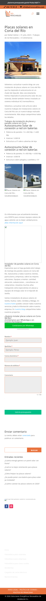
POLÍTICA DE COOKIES (28, 590)
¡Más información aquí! (14, 223)
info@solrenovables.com (33, 7)
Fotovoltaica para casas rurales (17, 563)
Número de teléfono (12, 365)
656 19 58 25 (11, 7)
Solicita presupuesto (23, 412)
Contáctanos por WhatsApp (23, 325)
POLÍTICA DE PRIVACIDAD (23, 592)
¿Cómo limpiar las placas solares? (18, 473)
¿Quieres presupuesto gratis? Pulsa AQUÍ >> (23, 3)
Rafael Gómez (13, 35)
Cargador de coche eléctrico (16, 572)
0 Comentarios (26, 38)
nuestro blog (20, 309)
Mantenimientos (11, 577)
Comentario (9, 375)
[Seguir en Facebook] (6, 506)
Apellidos (8, 346)
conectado (26, 435)
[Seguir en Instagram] (11, 506)
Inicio (7, 550)
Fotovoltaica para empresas (15, 559)
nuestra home (10, 304)
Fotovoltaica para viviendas (15, 554)
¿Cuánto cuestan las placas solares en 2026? (22, 484)
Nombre (8, 337)
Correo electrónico (12, 356)
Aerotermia (9, 568)
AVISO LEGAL (13, 590)
